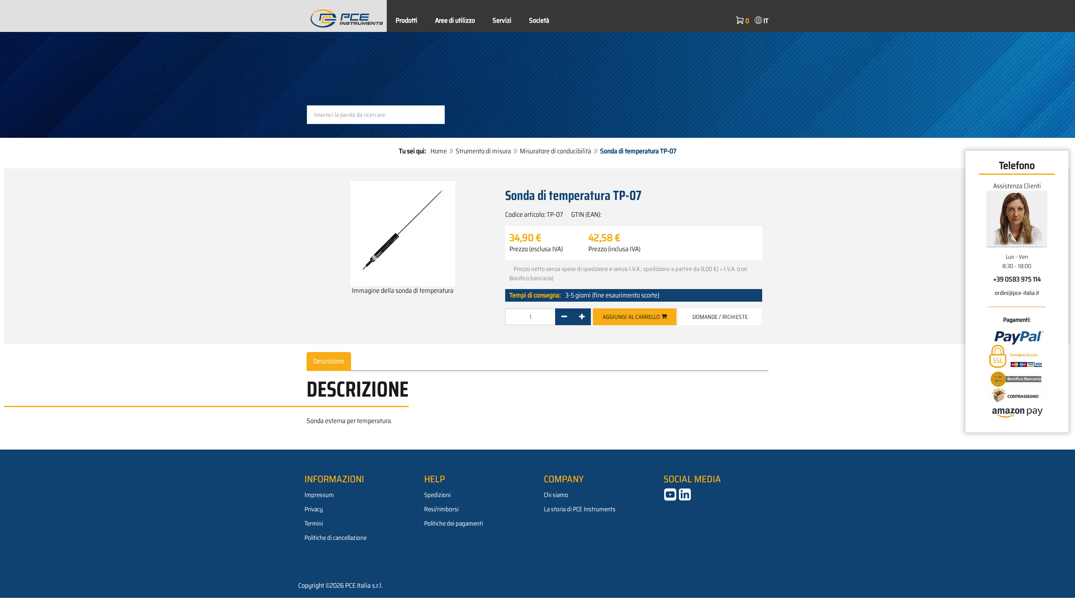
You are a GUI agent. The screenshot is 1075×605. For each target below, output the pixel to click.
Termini (313, 523)
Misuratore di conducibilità (555, 151)
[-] (564, 316)
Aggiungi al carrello (632, 316)
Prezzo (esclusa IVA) (536, 249)
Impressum (319, 495)
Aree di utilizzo (455, 20)
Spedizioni (437, 495)
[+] (582, 316)
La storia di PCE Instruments (580, 509)
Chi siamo (556, 495)
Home (438, 151)
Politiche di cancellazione (335, 538)
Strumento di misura (483, 151)
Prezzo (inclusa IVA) (614, 249)
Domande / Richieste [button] (720, 316)
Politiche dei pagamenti (453, 523)
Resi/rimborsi (441, 509)
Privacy (313, 509)
